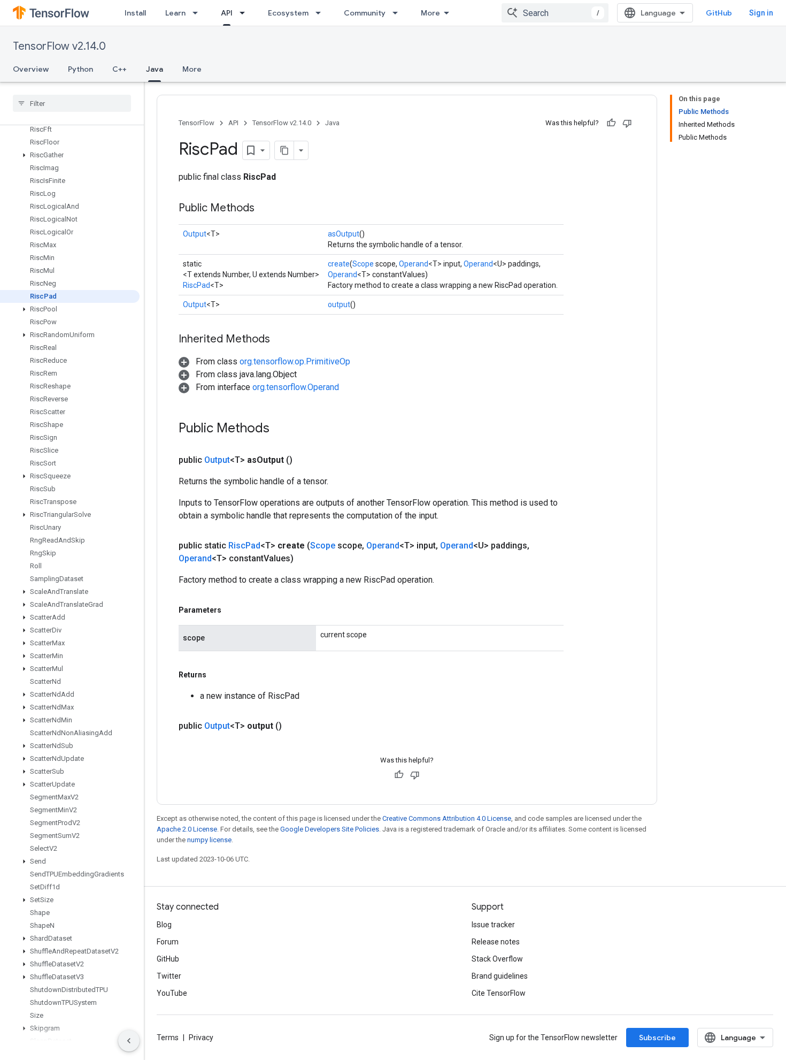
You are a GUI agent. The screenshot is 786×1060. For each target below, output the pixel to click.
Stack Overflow (497, 959)
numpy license (209, 840)
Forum (168, 941)
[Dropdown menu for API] (245, 13)
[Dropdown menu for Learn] (198, 13)
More (430, 13)
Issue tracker (493, 924)
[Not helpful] (627, 123)
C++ (119, 69)
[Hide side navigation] (129, 1040)
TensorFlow (196, 123)
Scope (363, 264)
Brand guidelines (500, 976)
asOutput (343, 234)
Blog (164, 924)
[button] (70, 155)
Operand (413, 264)
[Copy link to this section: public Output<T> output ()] (294, 726)
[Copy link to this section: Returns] (217, 674)
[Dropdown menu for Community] (398, 13)
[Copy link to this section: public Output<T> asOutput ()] (305, 460)
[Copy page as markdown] (284, 150)
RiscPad (196, 285)
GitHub (719, 13)
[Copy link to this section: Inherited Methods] (280, 339)
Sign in (761, 13)
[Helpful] (611, 123)
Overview (31, 69)
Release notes (496, 941)
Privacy (201, 1037)
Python (80, 69)
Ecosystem (288, 13)
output (339, 304)
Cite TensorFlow (499, 993)
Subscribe (657, 1037)
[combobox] (555, 12)
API (227, 13)
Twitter (169, 976)
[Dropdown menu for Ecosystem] (321, 13)
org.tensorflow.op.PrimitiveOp (295, 361)
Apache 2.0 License (187, 829)
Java (154, 69)
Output (194, 234)
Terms (168, 1037)
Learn (175, 13)
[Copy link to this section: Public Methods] (265, 208)
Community (365, 13)
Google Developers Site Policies (329, 829)
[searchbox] (72, 103)
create (339, 264)
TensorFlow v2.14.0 (59, 46)
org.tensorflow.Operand (295, 387)
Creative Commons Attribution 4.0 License (446, 818)
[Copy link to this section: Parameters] (232, 610)
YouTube (172, 993)
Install (135, 13)
